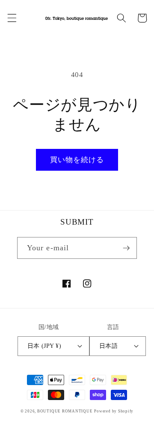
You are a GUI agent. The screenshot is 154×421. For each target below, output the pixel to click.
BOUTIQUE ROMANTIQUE (65, 411)
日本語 (108, 345)
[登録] (126, 248)
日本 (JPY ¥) (44, 345)
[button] (11, 18)
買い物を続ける (77, 160)
